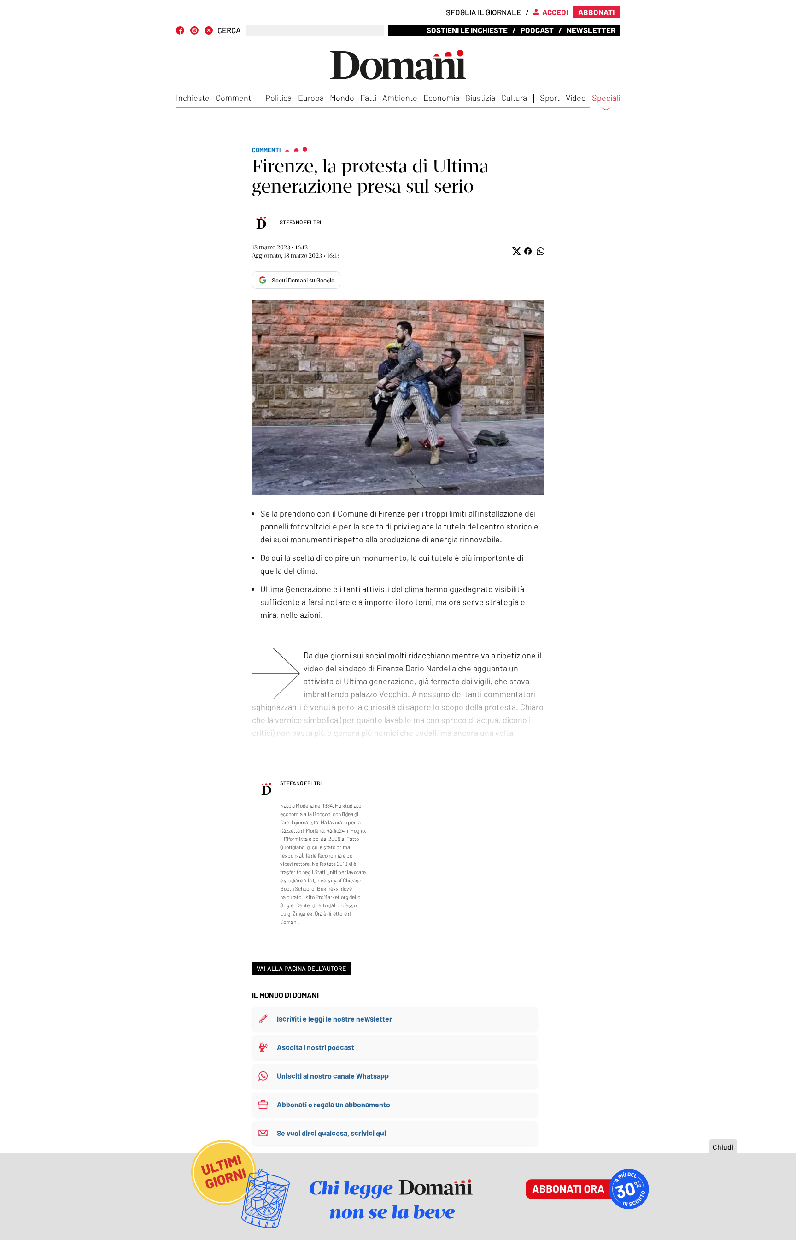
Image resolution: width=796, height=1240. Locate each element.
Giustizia (480, 98)
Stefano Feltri (300, 222)
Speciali (606, 98)
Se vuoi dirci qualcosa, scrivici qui (331, 1132)
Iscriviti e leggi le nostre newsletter (334, 1018)
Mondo (342, 98)
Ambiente (399, 98)
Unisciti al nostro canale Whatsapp (333, 1075)
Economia (441, 98)
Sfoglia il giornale (483, 12)
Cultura (514, 98)
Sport (550, 98)
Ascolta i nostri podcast (315, 1047)
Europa (311, 98)
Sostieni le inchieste (467, 30)
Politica (278, 98)
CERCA (229, 30)
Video (576, 98)
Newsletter (591, 30)
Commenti (234, 98)
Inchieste (193, 98)
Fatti (368, 98)
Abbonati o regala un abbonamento (333, 1104)
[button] (516, 251)
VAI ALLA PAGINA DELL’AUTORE (301, 968)
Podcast (537, 30)
